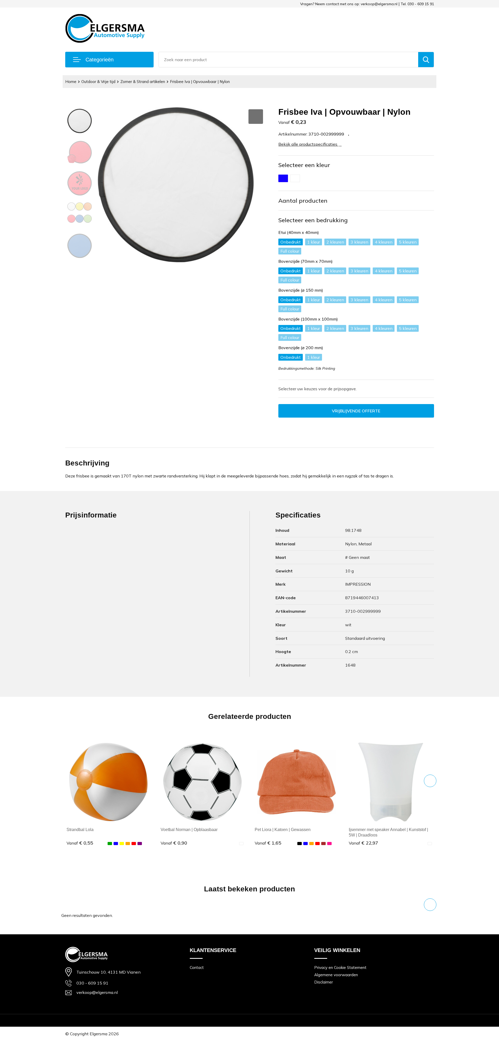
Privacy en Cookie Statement (340, 967)
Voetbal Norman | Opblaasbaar (189, 829)
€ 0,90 (174, 843)
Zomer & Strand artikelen (142, 81)
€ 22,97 (363, 843)
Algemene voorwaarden (336, 974)
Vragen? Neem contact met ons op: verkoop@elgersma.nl (348, 4)
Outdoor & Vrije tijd (98, 81)
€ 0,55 (80, 843)
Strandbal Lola (80, 829)
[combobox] (288, 59)
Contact (197, 967)
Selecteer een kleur (304, 165)
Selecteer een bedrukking (313, 220)
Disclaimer (323, 982)
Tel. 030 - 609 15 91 (417, 4)
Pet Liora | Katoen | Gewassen (283, 829)
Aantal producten (302, 200)
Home (70, 81)
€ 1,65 (268, 843)
